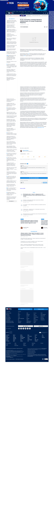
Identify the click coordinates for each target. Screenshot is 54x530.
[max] (25, 273)
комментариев (25, 26)
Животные (19, 265)
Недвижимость (8, 11)
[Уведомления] (46, 13)
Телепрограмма (21, 11)
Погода (17, 11)
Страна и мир (43, 260)
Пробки (37, 11)
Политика (35, 260)
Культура (28, 260)
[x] (28, 273)
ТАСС (24, 55)
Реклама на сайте (8, 257)
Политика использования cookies (32, 296)
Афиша (25, 11)
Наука (27, 264)
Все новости (12, 18)
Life (28, 53)
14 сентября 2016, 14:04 (23, 24)
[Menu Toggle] (6, 13)
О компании (8, 260)
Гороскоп (28, 11)
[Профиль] (48, 13)
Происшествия (36, 261)
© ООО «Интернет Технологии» (19, 303)
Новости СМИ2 (22, 188)
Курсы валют (33, 11)
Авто (19, 257)
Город (19, 261)
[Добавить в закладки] (45, 27)
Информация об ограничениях (31, 295)
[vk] (21, 273)
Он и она (35, 257)
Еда (18, 264)
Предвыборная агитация (9, 265)
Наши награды (8, 261)
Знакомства (13, 11)
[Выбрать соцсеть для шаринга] (47, 27)
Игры (41, 11)
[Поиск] (44, 13)
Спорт (41, 257)
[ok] (23, 273)
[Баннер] (23, 15)
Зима (27, 257)
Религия (35, 265)
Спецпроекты (43, 264)
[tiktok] (30, 273)
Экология (42, 261)
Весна (19, 260)
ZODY (39, 11)
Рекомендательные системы (31, 297)
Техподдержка (8, 264)
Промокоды (45, 11)
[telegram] (19, 273)
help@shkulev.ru (11, 301)
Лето (27, 261)
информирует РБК (41, 127)
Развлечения (36, 264)
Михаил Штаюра (25, 150)
